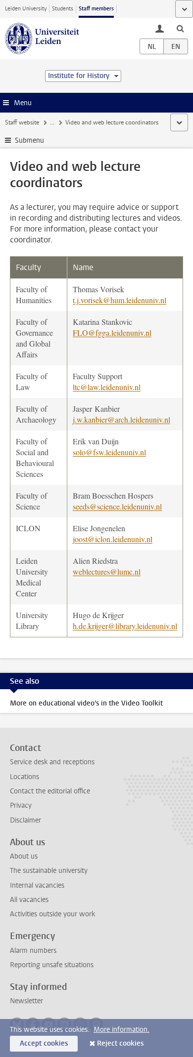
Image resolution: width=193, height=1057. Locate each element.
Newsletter (26, 1001)
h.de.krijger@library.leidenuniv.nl (125, 626)
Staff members (96, 8)
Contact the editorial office (50, 791)
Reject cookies (120, 1043)
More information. (121, 1029)
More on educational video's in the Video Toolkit (86, 703)
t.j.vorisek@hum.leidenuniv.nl (119, 300)
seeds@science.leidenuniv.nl (117, 506)
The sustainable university (49, 870)
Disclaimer (25, 820)
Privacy (21, 805)
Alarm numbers (33, 950)
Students (62, 8)
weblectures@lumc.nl (107, 571)
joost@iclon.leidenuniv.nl (112, 539)
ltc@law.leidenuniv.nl (107, 387)
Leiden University (26, 8)
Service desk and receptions (52, 762)
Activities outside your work (52, 914)
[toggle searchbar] (180, 28)
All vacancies (29, 899)
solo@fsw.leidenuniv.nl (109, 452)
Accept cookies (44, 1043)
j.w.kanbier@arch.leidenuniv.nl (121, 419)
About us (24, 856)
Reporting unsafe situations (52, 965)
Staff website (22, 122)
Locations (24, 777)
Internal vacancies (37, 885)
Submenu (29, 140)
